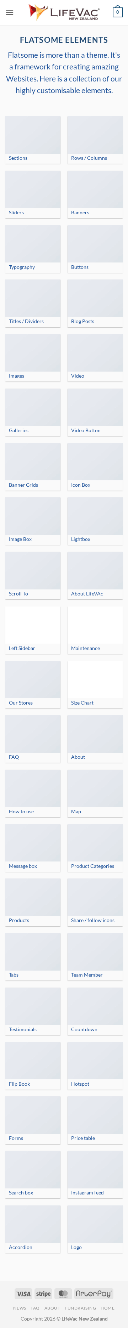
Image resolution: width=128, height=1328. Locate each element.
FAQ (35, 1308)
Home (107, 1308)
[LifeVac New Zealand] (64, 12)
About (52, 1308)
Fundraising (80, 1308)
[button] (9, 12)
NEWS (19, 1308)
